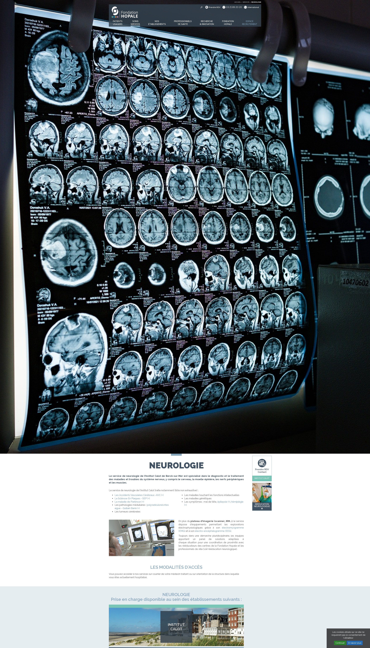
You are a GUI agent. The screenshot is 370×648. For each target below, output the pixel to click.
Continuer (340, 643)
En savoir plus (354, 643)
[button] (117, 23)
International (253, 7)
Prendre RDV (214, 7)
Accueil (237, 2)
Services (246, 2)
